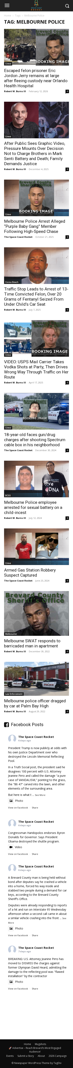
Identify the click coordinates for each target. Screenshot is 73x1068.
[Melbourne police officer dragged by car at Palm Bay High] (36, 679)
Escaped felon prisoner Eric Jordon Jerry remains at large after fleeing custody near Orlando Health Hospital (36, 78)
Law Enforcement (14, 694)
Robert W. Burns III (15, 91)
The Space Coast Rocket (18, 236)
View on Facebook (18, 807)
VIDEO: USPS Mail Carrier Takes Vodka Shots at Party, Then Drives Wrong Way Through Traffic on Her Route (36, 369)
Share (35, 807)
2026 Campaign (58, 1056)
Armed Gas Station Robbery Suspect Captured (30, 573)
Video (18, 847)
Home (7, 15)
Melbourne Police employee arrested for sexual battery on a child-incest (33, 507)
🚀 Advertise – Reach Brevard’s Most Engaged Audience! (35, 1049)
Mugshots (40, 1044)
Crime (8, 63)
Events (10, 1056)
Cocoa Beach (11, 282)
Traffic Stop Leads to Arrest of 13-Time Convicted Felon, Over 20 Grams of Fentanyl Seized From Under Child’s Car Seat (36, 297)
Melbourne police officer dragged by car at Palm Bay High (35, 703)
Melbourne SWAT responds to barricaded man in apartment (32, 643)
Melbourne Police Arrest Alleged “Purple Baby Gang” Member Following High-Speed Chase (34, 226)
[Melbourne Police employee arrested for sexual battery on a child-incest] (36, 479)
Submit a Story (25, 1056)
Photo (19, 801)
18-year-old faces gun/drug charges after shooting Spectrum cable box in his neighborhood (34, 439)
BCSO (8, 495)
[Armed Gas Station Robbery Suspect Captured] (36, 546)
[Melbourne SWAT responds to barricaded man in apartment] (36, 613)
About (41, 1056)
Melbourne (11, 634)
